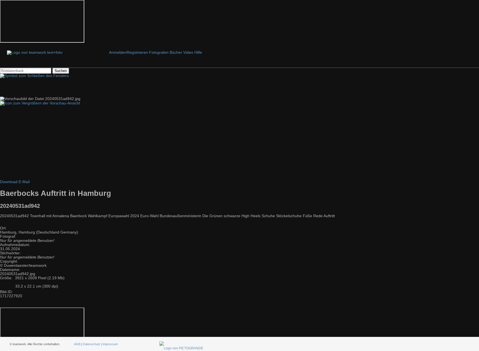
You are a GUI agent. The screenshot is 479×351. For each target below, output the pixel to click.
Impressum (110, 344)
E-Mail (24, 182)
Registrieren (137, 52)
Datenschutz (91, 344)
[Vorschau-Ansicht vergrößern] (40, 103)
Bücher (176, 52)
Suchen (61, 71)
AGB (77, 344)
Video (188, 52)
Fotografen (159, 52)
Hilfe (198, 52)
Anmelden (118, 52)
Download (8, 182)
